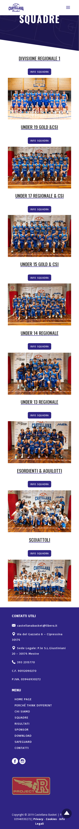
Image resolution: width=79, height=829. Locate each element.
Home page (23, 699)
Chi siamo (22, 711)
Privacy (38, 819)
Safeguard (23, 742)
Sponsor (22, 729)
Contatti (22, 748)
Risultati (22, 723)
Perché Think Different (33, 705)
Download (23, 735)
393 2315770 (26, 662)
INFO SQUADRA (39, 71)
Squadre (21, 717)
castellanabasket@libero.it (37, 625)
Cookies (51, 819)
